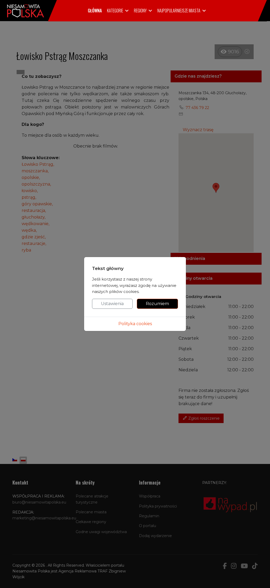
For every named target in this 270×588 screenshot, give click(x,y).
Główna (95, 10)
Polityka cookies (135, 323)
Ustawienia (112, 303)
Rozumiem (157, 303)
